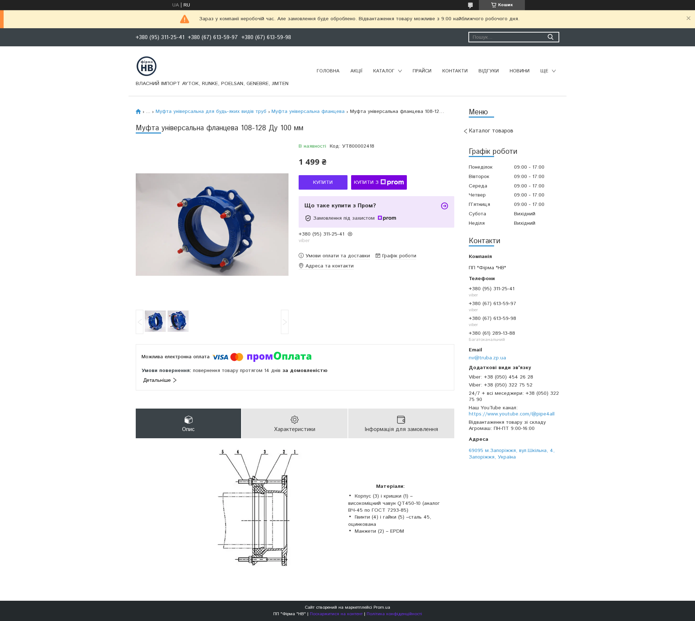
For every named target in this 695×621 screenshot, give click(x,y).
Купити (323, 182)
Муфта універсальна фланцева (308, 111)
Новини (520, 71)
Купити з (366, 182)
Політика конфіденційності (394, 614)
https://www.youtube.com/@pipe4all (512, 414)
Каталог (384, 71)
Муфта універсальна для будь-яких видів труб (211, 111)
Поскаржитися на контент (336, 614)
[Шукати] (550, 37)
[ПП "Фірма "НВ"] (146, 65)
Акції (356, 71)
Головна (328, 71)
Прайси (422, 71)
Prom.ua (382, 607)
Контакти (455, 71)
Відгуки (489, 71)
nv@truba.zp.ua (487, 357)
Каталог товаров (491, 131)
